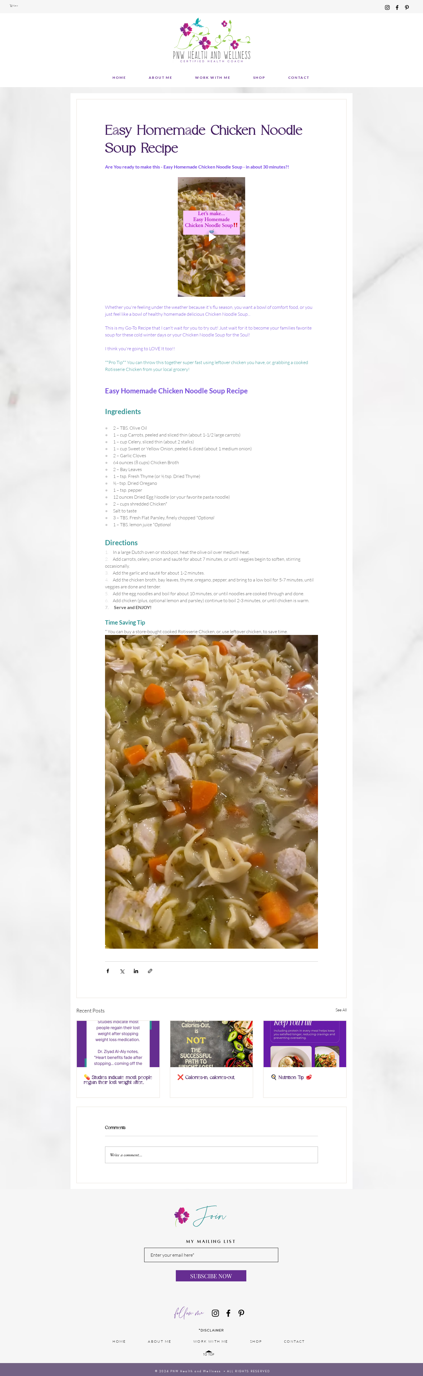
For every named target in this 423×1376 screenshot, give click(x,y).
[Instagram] (387, 7)
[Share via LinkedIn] (136, 971)
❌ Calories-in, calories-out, (206, 1077)
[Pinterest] (407, 7)
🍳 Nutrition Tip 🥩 (291, 1077)
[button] (15, 5)
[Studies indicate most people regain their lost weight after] (118, 1044)
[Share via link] (150, 971)
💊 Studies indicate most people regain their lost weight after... (118, 1080)
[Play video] (211, 237)
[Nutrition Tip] (305, 1044)
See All (341, 1009)
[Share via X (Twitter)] (122, 971)
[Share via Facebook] (107, 971)
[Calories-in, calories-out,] (211, 1044)
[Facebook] (397, 7)
